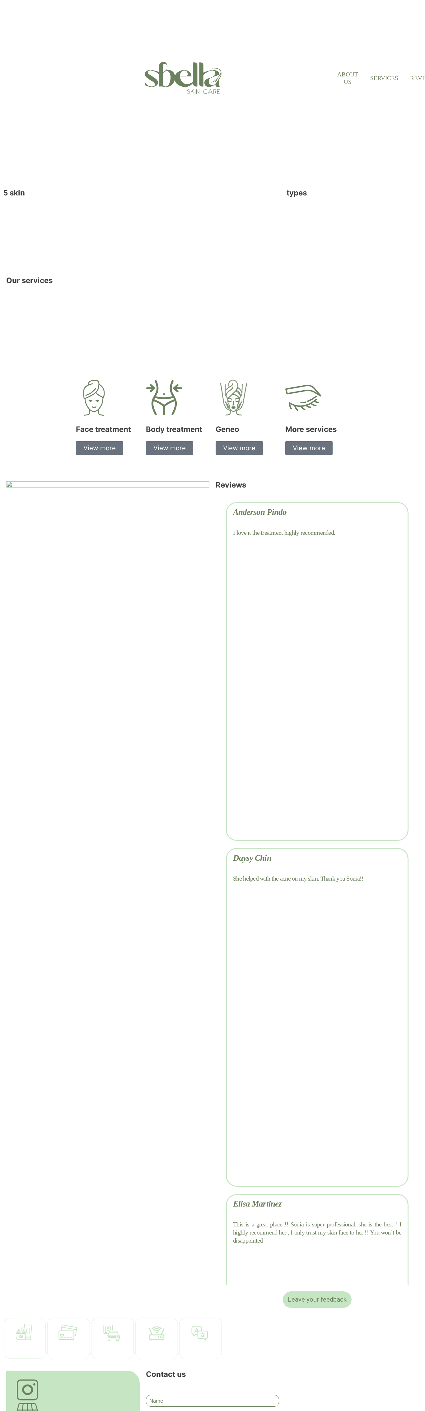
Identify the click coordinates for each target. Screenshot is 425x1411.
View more (99, 448)
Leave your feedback (317, 1299)
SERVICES (384, 78)
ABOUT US (347, 78)
